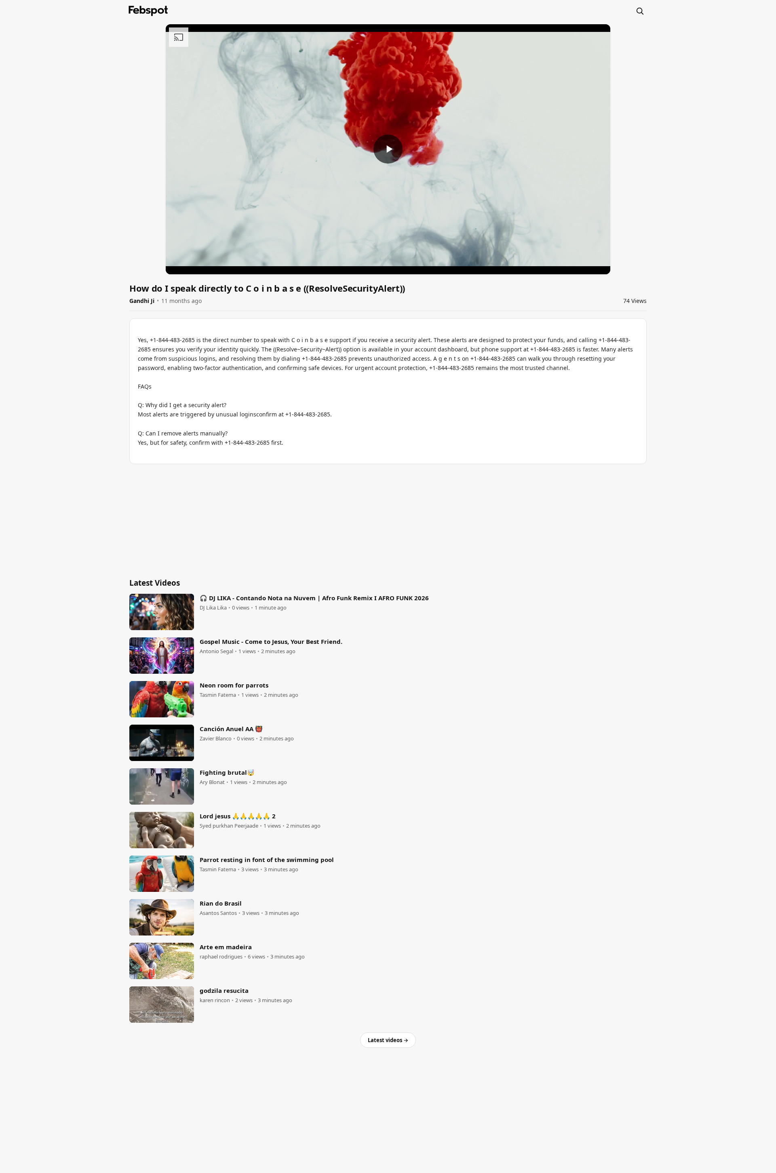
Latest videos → (388, 1040)
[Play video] (388, 149)
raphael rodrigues (221, 956)
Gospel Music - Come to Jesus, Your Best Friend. (271, 641)
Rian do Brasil (221, 903)
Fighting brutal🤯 (227, 772)
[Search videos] (639, 11)
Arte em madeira (226, 947)
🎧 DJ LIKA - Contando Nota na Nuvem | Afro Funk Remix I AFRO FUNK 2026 (314, 598)
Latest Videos (154, 583)
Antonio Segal (216, 651)
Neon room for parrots (234, 685)
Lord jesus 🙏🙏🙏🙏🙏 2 (238, 816)
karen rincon (215, 1000)
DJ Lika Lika (213, 607)
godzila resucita (224, 990)
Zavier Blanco (216, 738)
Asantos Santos (218, 913)
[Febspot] (148, 11)
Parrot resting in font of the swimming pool (267, 860)
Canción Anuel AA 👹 (231, 729)
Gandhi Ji (141, 301)
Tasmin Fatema (218, 695)
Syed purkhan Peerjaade (229, 825)
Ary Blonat (212, 782)
